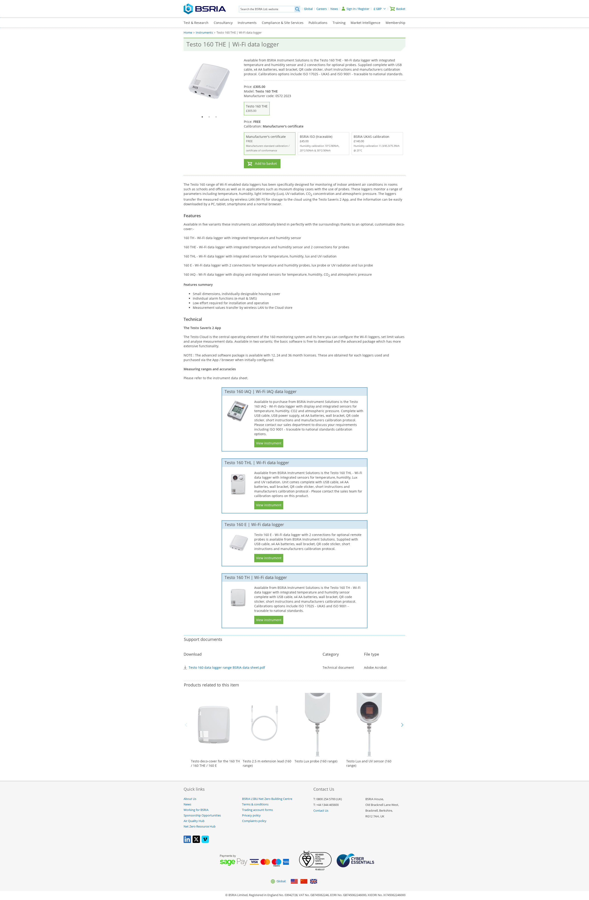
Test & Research (196, 22)
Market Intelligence (365, 22)
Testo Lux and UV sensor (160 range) (368, 763)
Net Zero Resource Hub (200, 826)
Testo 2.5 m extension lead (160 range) (267, 763)
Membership (395, 22)
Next (402, 725)
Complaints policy (254, 821)
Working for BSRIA (196, 810)
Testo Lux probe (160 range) (315, 761)
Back (187, 725)
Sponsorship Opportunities (202, 815)
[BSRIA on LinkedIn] (187, 842)
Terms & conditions (255, 804)
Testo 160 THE (257, 108)
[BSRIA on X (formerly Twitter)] (196, 842)
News (187, 804)
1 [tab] (202, 117)
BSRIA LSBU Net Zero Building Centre (267, 799)
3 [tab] (216, 117)
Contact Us (320, 811)
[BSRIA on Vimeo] (205, 842)
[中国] (303, 882)
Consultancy (223, 22)
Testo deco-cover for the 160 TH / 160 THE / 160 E (215, 763)
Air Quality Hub (194, 821)
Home (188, 33)
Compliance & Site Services (282, 22)
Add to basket (266, 163)
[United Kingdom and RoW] (313, 882)
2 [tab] (209, 117)
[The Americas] (294, 882)
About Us (190, 799)
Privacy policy (251, 815)
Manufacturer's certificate (267, 143)
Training (339, 22)
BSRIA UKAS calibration (377, 143)
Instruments (247, 22)
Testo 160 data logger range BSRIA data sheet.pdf (227, 667)
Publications (318, 22)
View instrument (268, 443)
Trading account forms (257, 810)
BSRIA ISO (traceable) (319, 143)
